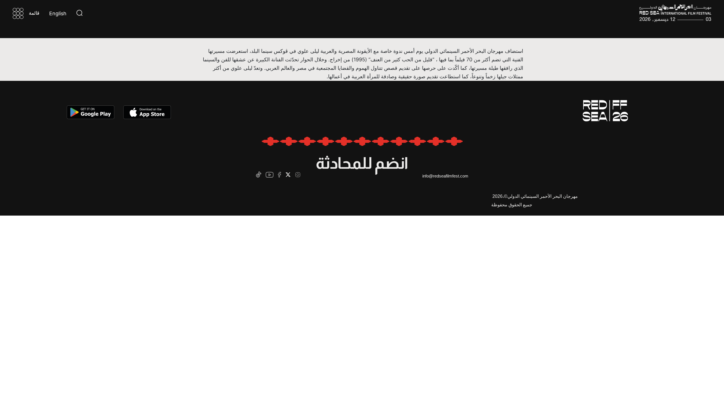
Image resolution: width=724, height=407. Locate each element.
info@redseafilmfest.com (445, 176)
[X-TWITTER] (288, 174)
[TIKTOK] (258, 174)
